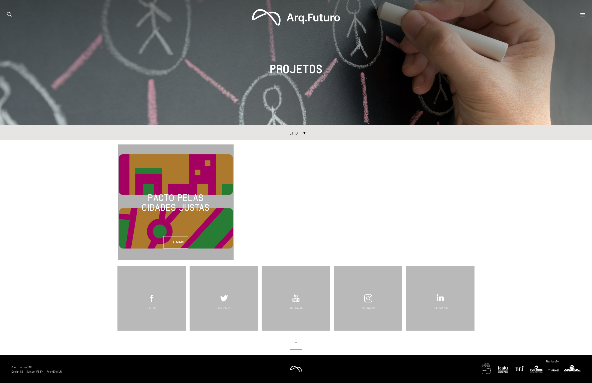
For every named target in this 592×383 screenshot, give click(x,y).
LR (60, 371)
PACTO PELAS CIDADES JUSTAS (176, 202)
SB (21, 371)
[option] (296, 62)
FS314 (40, 371)
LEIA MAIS (175, 242)
